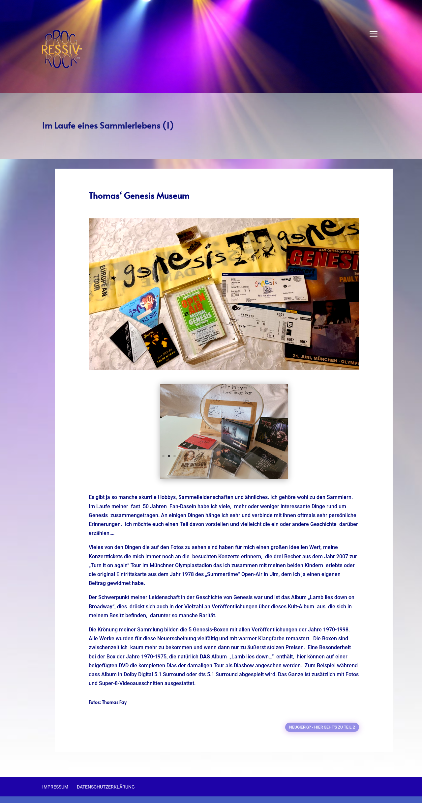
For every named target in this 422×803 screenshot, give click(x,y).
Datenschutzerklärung (106, 786)
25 (227, 465)
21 (275, 456)
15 (242, 456)
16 (247, 456)
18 (258, 456)
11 (219, 456)
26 (232, 465)
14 (236, 456)
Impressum (55, 786)
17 (253, 456)
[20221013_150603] (223, 477)
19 (264, 456)
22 (281, 456)
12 (225, 456)
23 (215, 465)
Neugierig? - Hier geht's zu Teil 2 (322, 727)
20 (270, 456)
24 (221, 465)
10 (214, 456)
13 (230, 456)
